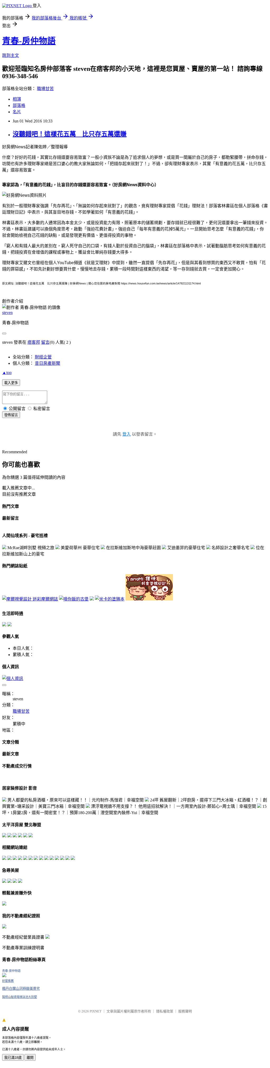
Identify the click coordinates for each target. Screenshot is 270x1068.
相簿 (17, 99)
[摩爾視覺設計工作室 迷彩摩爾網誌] (30, 599)
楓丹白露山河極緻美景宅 (21, 989)
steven (7, 312)
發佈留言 (11, 415)
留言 (45, 342)
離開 (30, 1058)
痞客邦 (33, 342)
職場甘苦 (45, 88)
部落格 (19, 105)
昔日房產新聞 (47, 363)
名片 (17, 112)
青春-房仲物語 (29, 41)
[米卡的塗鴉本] (109, 599)
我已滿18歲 (13, 1058)
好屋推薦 (8, 980)
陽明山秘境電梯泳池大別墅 (19, 996)
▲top (7, 372)
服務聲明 (185, 1011)
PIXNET (96, 1011)
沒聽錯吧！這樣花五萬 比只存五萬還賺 (70, 134)
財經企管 (43, 357)
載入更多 (11, 383)
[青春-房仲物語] (4, 975)
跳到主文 (10, 55)
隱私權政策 (164, 1011)
